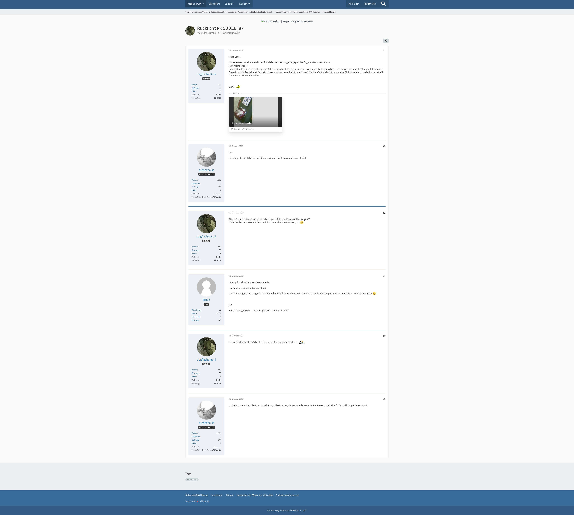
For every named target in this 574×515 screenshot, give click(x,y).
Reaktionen (196, 310)
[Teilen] (386, 41)
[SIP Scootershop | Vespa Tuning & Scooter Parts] (287, 21)
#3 (384, 212)
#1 (384, 50)
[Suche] (383, 3)
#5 (384, 335)
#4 (384, 275)
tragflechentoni (208, 32)
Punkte (194, 84)
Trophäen (196, 183)
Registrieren (370, 3)
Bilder (194, 91)
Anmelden (354, 3)
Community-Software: (287, 510)
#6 (384, 399)
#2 (384, 146)
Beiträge (195, 88)
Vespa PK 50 (192, 479)
